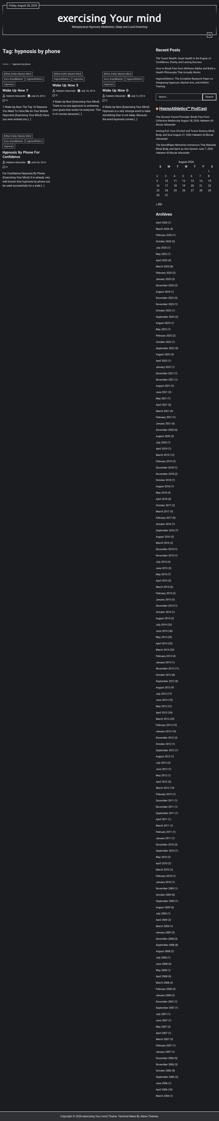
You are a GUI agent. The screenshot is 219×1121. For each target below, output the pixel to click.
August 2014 (163, 618)
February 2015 (164, 593)
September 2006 (165, 1076)
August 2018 (163, 486)
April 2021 (161, 404)
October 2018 (163, 480)
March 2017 (162, 511)
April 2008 (161, 976)
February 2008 (164, 989)
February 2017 (164, 517)
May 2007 (161, 1026)
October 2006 (163, 1070)
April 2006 (161, 1089)
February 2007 (164, 1045)
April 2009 (161, 919)
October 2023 (163, 310)
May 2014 (161, 637)
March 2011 (162, 825)
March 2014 (162, 649)
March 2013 (162, 718)
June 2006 (162, 1083)
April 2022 (161, 360)
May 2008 (161, 970)
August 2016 (163, 536)
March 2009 (162, 926)
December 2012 (165, 737)
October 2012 (163, 744)
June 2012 (162, 769)
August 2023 (163, 323)
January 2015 (163, 599)
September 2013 (165, 681)
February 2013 (164, 725)
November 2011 (165, 806)
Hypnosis (9, 84)
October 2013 (163, 674)
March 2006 (162, 1095)
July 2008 (161, 957)
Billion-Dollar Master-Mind (17, 74)
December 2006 (165, 1058)
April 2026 (161, 222)
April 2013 (161, 712)
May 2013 (161, 706)
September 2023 (165, 316)
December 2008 (165, 938)
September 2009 (165, 901)
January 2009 (163, 932)
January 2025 (163, 279)
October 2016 (163, 524)
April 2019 (161, 448)
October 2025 (163, 241)
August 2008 (163, 951)
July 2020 (161, 442)
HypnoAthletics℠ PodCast (183, 108)
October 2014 (163, 612)
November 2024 (165, 285)
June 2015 (162, 568)
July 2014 (161, 624)
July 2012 (161, 762)
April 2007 (161, 1033)
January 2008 (163, 995)
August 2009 (163, 907)
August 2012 (163, 756)
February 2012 (164, 794)
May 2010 (161, 857)
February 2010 (164, 876)
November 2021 (165, 379)
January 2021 (163, 423)
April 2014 (161, 643)
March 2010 (162, 869)
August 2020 (163, 436)
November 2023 (165, 304)
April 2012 (161, 781)
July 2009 (161, 913)
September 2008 (165, 945)
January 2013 (163, 731)
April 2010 (161, 863)
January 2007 (163, 1051)
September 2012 (165, 750)
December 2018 (165, 467)
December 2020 (165, 429)
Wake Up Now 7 (15, 90)
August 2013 (163, 687)
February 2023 (164, 335)
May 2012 (161, 775)
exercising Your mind (109, 17)
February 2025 (164, 272)
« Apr (159, 204)
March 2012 (162, 787)
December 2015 (165, 549)
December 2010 (165, 844)
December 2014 (165, 605)
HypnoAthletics (35, 79)
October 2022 (163, 342)
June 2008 (162, 963)
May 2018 (161, 492)
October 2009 (163, 894)
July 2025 (161, 247)
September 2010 (165, 850)
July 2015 (161, 561)
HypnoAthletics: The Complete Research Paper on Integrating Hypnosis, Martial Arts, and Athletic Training (184, 82)
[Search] (209, 35)
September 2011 (165, 813)
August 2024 (163, 291)
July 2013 (161, 693)
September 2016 (165, 530)
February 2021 (164, 417)
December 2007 (165, 1001)
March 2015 (162, 586)
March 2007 (162, 1039)
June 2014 (162, 631)
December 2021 (165, 373)
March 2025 (162, 266)
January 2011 (163, 838)
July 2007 (161, 1014)
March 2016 (162, 542)
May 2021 (161, 398)
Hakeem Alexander (16, 96)
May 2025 (161, 254)
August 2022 (163, 354)
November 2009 (165, 888)
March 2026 (162, 228)
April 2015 (161, 580)
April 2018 (161, 499)
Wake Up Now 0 (115, 90)
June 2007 (162, 1020)
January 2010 (163, 882)
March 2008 (162, 982)
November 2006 (165, 1064)
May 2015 (161, 574)
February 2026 (164, 235)
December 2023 (165, 297)
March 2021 (162, 411)
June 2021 (162, 392)
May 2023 (161, 329)
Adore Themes (149, 1116)
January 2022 (163, 367)
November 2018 (165, 473)
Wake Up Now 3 (65, 85)
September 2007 (165, 1007)
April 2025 (161, 260)
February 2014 (164, 656)
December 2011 (165, 800)
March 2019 (162, 455)
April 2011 (161, 819)
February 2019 (164, 461)
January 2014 (163, 662)
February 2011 (164, 831)
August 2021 (163, 385)
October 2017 (163, 505)
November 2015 (165, 555)
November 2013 (165, 668)
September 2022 (165, 348)
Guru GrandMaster (13, 79)
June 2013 (162, 700)
